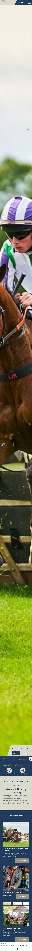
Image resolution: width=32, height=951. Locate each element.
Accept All (13, 949)
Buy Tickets (16, 753)
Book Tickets (22, 896)
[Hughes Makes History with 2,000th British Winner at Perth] (16, 834)
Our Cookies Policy (5, 948)
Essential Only (22, 949)
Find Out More (22, 861)
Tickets (23, 2)
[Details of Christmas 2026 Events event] (16, 878)
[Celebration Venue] (16, 914)
